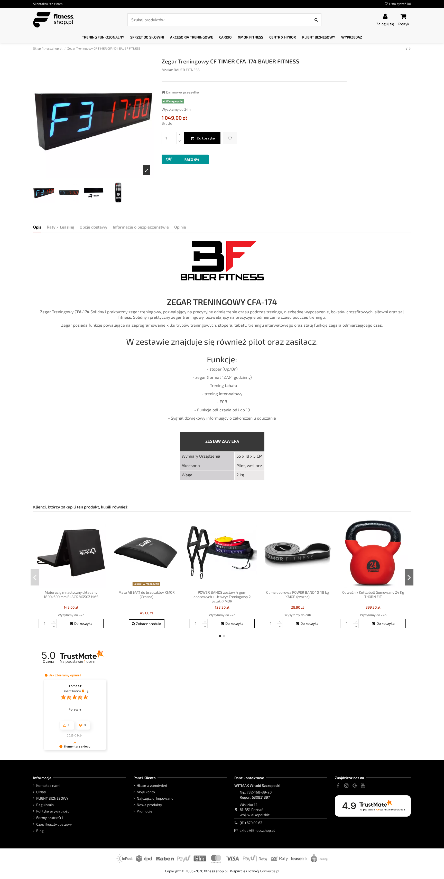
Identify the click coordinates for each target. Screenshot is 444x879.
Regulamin (45, 804)
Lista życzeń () (399, 3)
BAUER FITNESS (187, 70)
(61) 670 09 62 (251, 822)
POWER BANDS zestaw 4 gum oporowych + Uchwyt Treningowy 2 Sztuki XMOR (222, 596)
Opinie (180, 226)
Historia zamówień (152, 785)
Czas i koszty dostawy (54, 824)
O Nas (41, 792)
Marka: (167, 70)
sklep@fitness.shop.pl (257, 830)
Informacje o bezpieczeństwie (141, 226)
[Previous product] (407, 48)
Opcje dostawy (93, 226)
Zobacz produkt (148, 623)
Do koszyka (206, 138)
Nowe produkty (149, 804)
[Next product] (410, 48)
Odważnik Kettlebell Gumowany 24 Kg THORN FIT (373, 594)
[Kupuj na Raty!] (185, 159)
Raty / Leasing (60, 226)
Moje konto (146, 792)
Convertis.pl (269, 871)
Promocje (144, 811)
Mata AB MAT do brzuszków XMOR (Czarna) (146, 594)
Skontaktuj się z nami (48, 3)
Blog (40, 830)
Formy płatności (49, 817)
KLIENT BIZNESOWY (52, 798)
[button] (103, 37)
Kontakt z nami (48, 785)
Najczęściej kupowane (155, 798)
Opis (37, 226)
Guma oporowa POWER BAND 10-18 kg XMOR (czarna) (297, 594)
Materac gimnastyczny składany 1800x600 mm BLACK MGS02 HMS (71, 594)
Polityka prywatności (53, 811)
